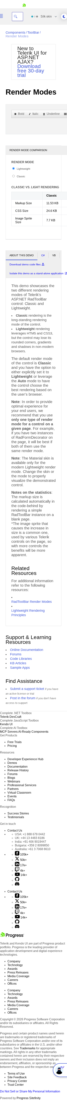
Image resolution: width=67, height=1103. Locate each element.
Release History (18, 770)
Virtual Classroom (19, 792)
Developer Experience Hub (25, 759)
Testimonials (15, 817)
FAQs (11, 800)
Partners (13, 788)
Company (13, 961)
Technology (15, 965)
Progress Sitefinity (29, 1098)
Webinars (13, 781)
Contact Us (14, 830)
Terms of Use (16, 1073)
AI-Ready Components (33, 731)
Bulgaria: (32, 845)
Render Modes (17, 36)
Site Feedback (17, 1077)
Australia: (32, 849)
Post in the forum (22, 698)
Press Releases (17, 972)
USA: (30, 834)
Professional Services (21, 785)
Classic (21, 176)
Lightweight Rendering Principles (28, 613)
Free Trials (14, 742)
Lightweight (23, 168)
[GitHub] (17, 880)
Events (12, 796)
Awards (12, 968)
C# (43, 255)
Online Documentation (26, 650)
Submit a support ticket (27, 689)
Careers (12, 979)
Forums (15, 654)
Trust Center (15, 1084)
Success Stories (18, 813)
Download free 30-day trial (30, 70)
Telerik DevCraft (10, 716)
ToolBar (33, 32)
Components (15, 32)
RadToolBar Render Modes (31, 602)
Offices (12, 983)
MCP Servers (9, 731)
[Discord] (17, 884)
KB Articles (18, 663)
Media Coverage (18, 976)
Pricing (12, 745)
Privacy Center (17, 1081)
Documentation (17, 766)
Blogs (11, 777)
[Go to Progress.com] (12, 936)
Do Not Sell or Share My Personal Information (30, 1091)
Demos (12, 762)
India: (30, 841)
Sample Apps (20, 667)
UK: (30, 838)
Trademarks (27, 1048)
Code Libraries (21, 659)
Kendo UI (6, 724)
